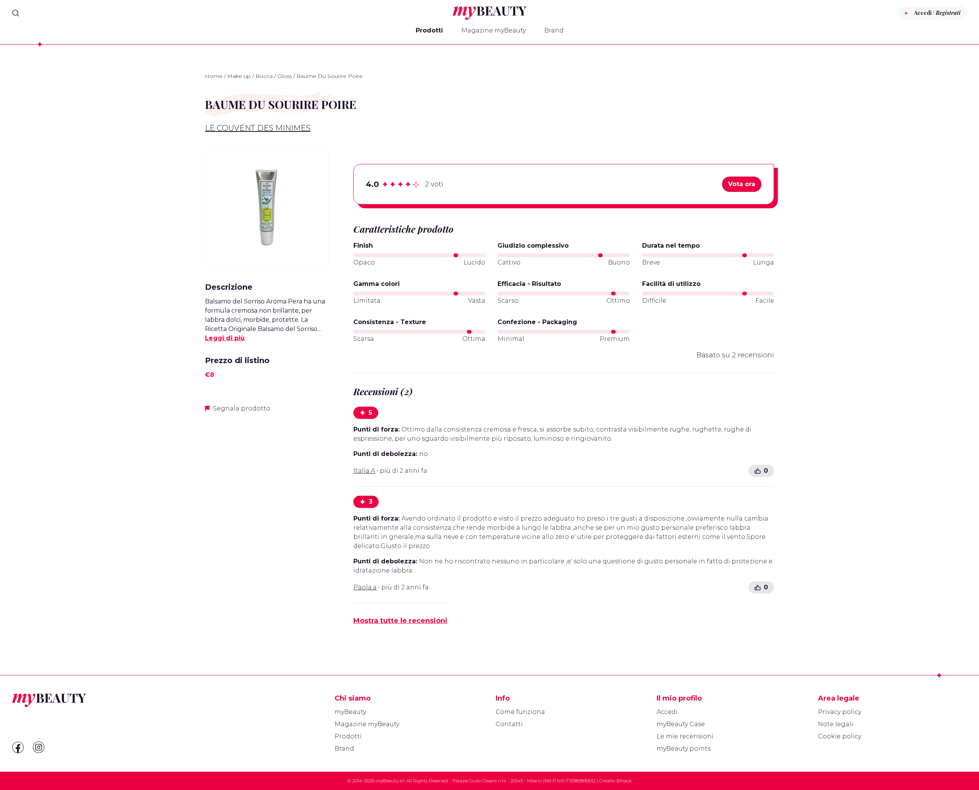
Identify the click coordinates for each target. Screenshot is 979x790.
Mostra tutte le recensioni (400, 620)
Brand (554, 30)
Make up (239, 76)
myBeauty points (684, 748)
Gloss (284, 76)
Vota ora (741, 184)
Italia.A (364, 470)
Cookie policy (839, 736)
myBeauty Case (681, 724)
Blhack (624, 781)
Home (214, 76)
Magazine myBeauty (493, 30)
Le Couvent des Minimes (258, 128)
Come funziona (520, 711)
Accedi (667, 711)
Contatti (509, 724)
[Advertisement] (267, 473)
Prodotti (429, 30)
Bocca (264, 76)
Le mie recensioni (685, 736)
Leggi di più (225, 338)
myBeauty (350, 711)
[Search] (15, 13)
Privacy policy (839, 711)
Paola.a (365, 587)
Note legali (835, 724)
